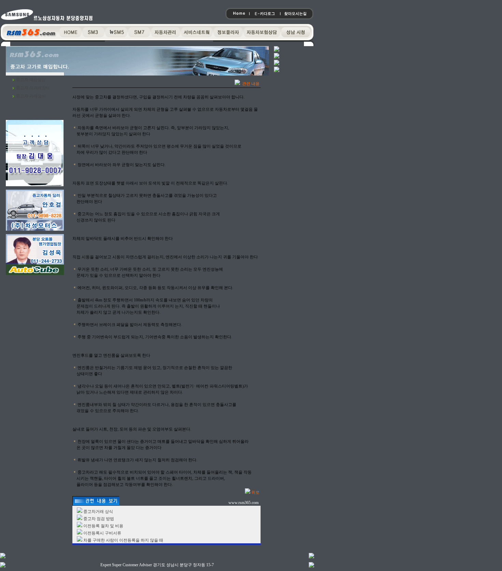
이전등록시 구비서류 (102, 533)
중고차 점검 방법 (98, 518)
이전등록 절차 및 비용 (103, 526)
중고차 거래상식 (31, 96)
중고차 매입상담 (31, 79)
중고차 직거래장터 (33, 87)
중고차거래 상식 (98, 511)
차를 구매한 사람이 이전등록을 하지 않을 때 (123, 540)
